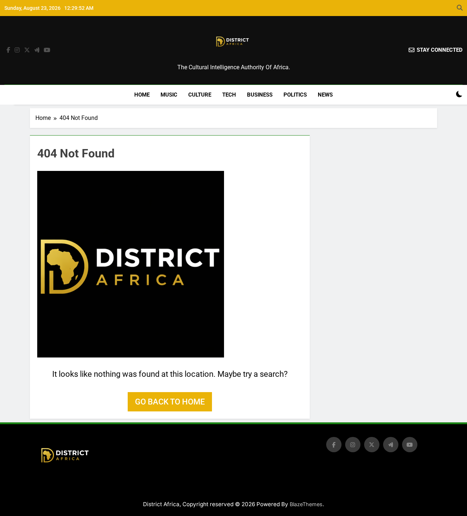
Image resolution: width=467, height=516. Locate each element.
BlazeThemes (306, 504)
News (325, 94)
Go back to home (170, 401)
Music (169, 94)
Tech (229, 94)
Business (260, 94)
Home (142, 94)
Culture (199, 94)
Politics (295, 94)
